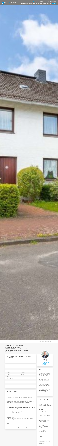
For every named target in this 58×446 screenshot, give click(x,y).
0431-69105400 (53, 1)
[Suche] (50, 3)
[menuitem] (24, 3)
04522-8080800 (41, 1)
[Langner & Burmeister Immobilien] (9, 3)
